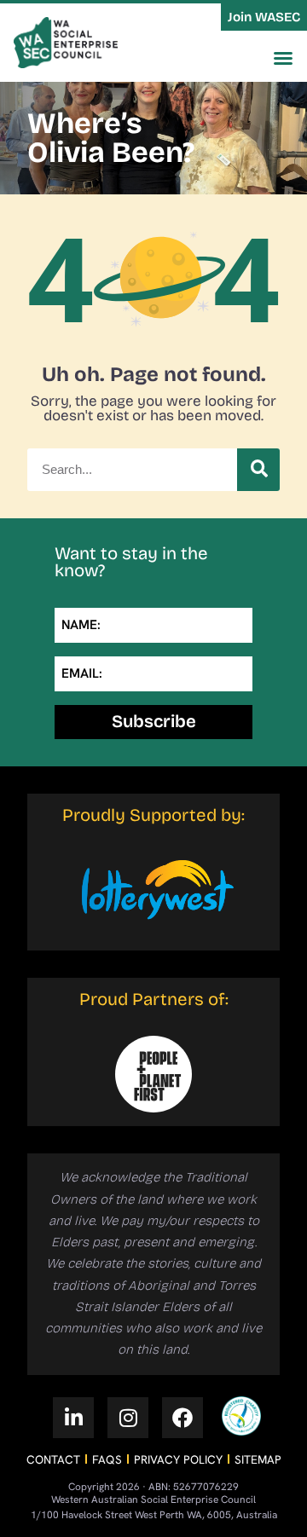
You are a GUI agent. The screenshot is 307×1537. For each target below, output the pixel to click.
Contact (53, 1459)
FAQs (107, 1459)
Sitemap (258, 1459)
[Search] (258, 469)
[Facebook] (182, 1417)
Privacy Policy (178, 1459)
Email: (81, 673)
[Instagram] (127, 1417)
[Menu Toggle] (283, 58)
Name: (81, 624)
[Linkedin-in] (73, 1417)
